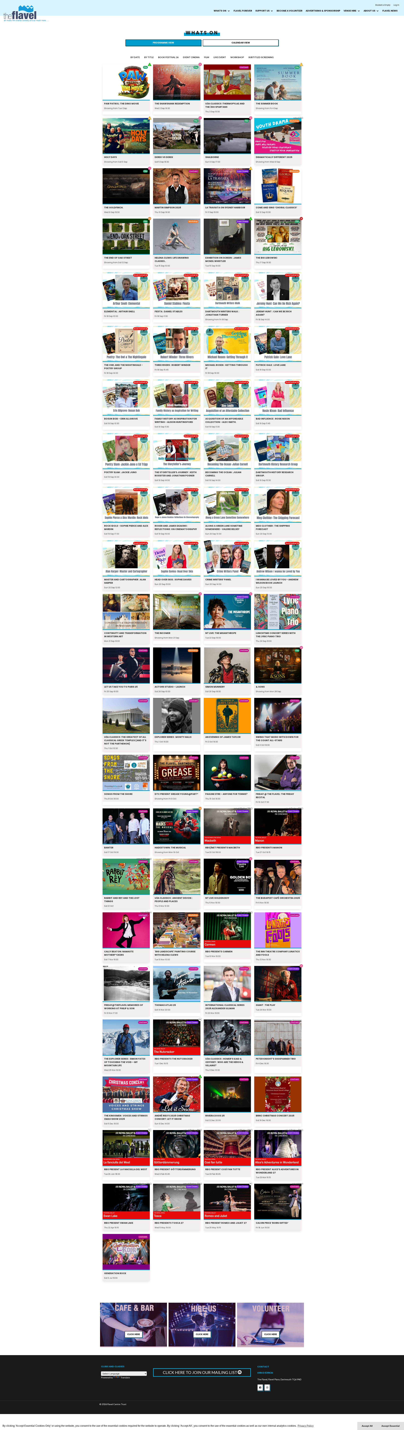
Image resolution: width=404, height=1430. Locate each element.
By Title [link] (149, 57)
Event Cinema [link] (191, 57)
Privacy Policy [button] (306, 1425)
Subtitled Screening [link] (261, 57)
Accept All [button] (367, 1426)
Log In (396, 5)
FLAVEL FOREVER (243, 10)
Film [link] (206, 57)
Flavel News (390, 10)
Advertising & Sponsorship (323, 10)
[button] (260, 1387)
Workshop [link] (237, 57)
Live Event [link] (220, 57)
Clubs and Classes (112, 1366)
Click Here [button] (133, 1334)
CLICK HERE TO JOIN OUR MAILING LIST (200, 1372)
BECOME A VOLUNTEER (289, 10)
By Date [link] (135, 57)
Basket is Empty (382, 5)
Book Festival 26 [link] (168, 57)
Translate (125, 1377)
